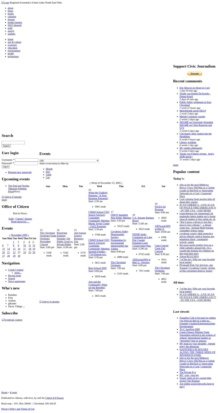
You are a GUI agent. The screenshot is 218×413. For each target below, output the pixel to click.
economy (12, 45)
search (11, 31)
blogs (10, 11)
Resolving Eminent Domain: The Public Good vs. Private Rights (65, 239)
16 (19, 249)
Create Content (15, 270)
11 (30, 245)
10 (24, 245)
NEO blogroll (15, 25)
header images (15, 22)
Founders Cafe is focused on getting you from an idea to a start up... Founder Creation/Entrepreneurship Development (198, 322)
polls (10, 28)
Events (13, 392)
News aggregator (16, 281)
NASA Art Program (160, 208)
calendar (12, 16)
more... (18, 272)
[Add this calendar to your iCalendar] (12, 197)
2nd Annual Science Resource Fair (80, 237)
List (48, 177)
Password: (8, 163)
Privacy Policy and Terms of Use (17, 409)
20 (3, 252)
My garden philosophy (191, 148)
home (10, 39)
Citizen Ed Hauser (54, 398)
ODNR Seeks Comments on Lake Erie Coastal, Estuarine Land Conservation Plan (142, 240)
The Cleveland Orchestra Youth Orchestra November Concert (48, 239)
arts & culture (14, 42)
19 (34, 249)
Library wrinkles (188, 142)
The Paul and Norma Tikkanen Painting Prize (18, 188)
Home (4, 392)
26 (34, 252)
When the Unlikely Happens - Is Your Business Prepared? (98, 195)
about (10, 8)
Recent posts (14, 275)
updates (11, 33)
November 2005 (19, 235)
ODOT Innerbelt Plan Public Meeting (121, 216)
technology (13, 56)
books (11, 13)
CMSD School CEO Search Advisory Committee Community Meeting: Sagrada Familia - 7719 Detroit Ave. (99, 247)
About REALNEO (189, 256)
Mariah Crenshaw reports (192, 116)
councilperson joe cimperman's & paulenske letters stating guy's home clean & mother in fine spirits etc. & (197, 216)
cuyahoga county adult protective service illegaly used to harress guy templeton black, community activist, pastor (197, 238)
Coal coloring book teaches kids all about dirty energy (197, 200)
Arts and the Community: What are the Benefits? (97, 284)
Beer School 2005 (97, 268)
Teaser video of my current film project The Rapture (195, 379)
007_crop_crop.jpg (189, 375)
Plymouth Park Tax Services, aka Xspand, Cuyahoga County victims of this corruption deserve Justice (197, 268)
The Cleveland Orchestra (118, 264)
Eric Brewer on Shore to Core (195, 87)
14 (8, 249)
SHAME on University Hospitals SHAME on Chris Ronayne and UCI (196, 125)
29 (14, 256)
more (4, 199)
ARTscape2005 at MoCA (162, 227)
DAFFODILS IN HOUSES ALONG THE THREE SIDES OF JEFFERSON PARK (197, 352)
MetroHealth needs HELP (193, 110)
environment (14, 50)
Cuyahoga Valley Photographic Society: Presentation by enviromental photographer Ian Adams (119, 240)
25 (30, 252)
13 (3, 249)
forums (11, 19)
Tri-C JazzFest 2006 (190, 329)
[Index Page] (5, 2)
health (11, 53)
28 (8, 256)
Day (48, 171)
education (12, 48)
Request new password (19, 172)
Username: (8, 159)
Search (11, 278)
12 (34, 245)
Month (49, 169)
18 (30, 249)
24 (24, 252)
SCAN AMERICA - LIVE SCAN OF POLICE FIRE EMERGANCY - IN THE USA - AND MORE (198, 208)
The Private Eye (188, 372)
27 (3, 256)
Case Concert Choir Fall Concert (161, 248)
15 (14, 249)
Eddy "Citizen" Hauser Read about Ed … (20, 220)
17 (24, 249)
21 (8, 252)
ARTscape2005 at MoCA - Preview (141, 261)
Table (48, 174)
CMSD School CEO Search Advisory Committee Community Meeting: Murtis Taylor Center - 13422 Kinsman (99, 219)
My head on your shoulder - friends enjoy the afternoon (197, 345)
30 (19, 256)
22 (14, 252)
